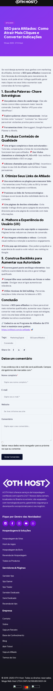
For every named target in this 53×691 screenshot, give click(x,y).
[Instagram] (19, 523)
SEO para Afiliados (37, 337)
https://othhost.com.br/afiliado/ (15, 330)
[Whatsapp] (33, 523)
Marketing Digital (17, 337)
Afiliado (9, 23)
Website (5, 404)
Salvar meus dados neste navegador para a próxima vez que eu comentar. (25, 447)
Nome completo (9, 375)
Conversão (8, 343)
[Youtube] (26, 523)
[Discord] (5, 523)
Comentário (7, 419)
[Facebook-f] (12, 523)
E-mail (4, 390)
